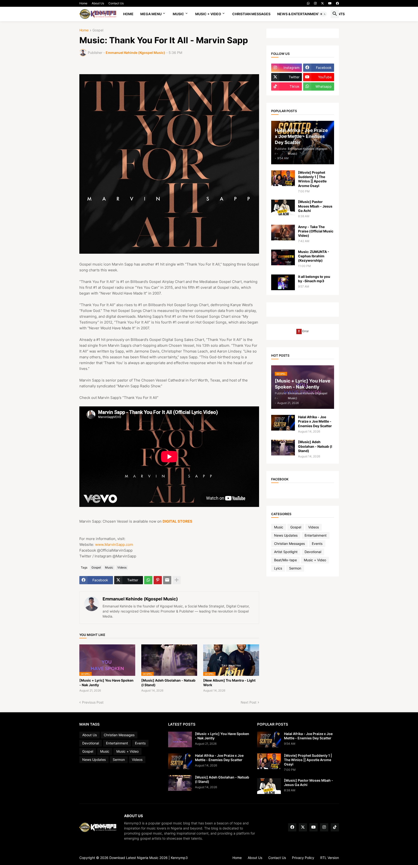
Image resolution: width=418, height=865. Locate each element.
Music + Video (208, 14)
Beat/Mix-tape (285, 560)
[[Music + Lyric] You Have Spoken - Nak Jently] (180, 739)
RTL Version (329, 858)
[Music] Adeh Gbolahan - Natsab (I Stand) (168, 682)
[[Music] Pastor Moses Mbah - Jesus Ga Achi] (283, 207)
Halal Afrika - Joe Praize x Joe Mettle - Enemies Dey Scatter (315, 421)
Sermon (295, 568)
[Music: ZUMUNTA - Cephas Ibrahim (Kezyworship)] (283, 257)
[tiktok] (335, 827)
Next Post (248, 702)
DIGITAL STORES (177, 521)
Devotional (313, 552)
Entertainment (316, 535)
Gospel (97, 30)
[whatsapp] (308, 3)
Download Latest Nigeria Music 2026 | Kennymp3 (148, 858)
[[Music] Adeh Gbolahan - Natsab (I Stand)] (283, 447)
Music (178, 14)
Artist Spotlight (286, 552)
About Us (98, 3)
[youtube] (330, 3)
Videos (122, 567)
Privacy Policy (303, 858)
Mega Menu (151, 14)
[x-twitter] (322, 3)
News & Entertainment (298, 14)
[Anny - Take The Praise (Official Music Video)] (283, 232)
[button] (323, 14)
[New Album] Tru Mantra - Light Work (229, 682)
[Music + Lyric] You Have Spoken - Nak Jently (106, 682)
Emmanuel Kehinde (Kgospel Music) (140, 598)
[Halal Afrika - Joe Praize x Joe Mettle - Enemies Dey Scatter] (283, 423)
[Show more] (176, 580)
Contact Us (116, 3)
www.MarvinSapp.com (114, 544)
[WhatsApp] (148, 580)
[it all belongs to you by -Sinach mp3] (283, 282)
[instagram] (315, 3)
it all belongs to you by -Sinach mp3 (314, 278)
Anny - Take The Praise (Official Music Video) (315, 231)
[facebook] (337, 3)
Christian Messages (251, 14)
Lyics (278, 568)
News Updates (286, 535)
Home (83, 3)
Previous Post (93, 702)
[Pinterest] (158, 580)
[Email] (167, 580)
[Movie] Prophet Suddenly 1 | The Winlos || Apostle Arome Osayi (312, 179)
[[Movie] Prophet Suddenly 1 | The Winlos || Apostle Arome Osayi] (283, 178)
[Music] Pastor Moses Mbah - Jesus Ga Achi (315, 206)
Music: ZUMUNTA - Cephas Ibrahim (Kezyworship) (313, 256)
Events (317, 543)
